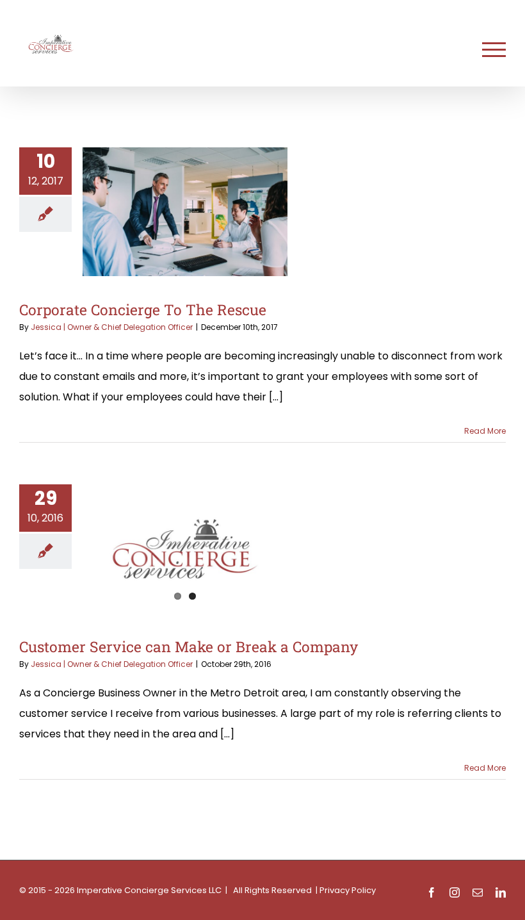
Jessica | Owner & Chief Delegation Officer (112, 327)
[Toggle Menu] (494, 49)
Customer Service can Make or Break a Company (188, 646)
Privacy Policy (347, 890)
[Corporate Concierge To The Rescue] (185, 212)
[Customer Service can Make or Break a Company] (185, 549)
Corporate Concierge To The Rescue (142, 309)
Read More (485, 430)
